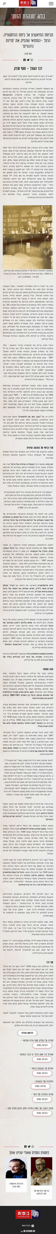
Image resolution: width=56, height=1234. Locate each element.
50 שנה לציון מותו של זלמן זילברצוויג (41, 1192)
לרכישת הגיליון (27, 1033)
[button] (48, 4)
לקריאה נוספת (42, 1045)
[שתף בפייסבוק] (24, 60)
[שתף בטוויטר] (28, 60)
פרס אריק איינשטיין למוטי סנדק (16, 1185)
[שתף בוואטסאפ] (32, 60)
